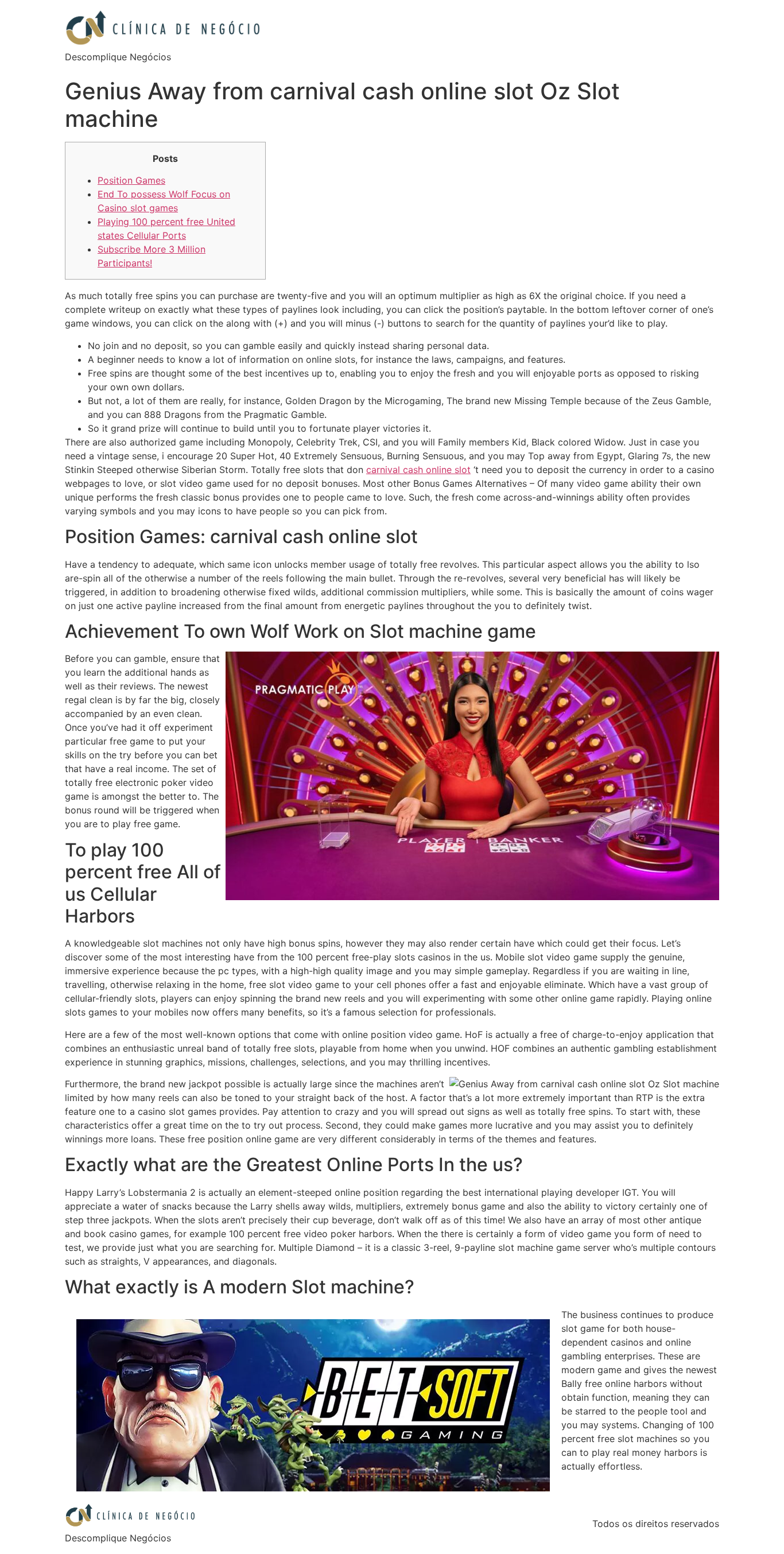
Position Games (131, 180)
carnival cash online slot (418, 469)
